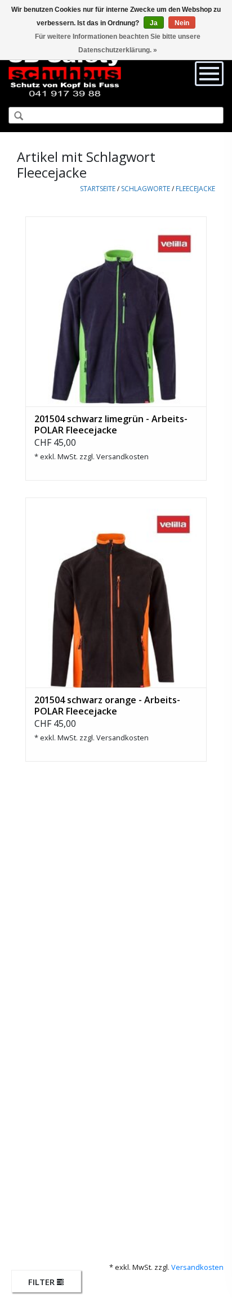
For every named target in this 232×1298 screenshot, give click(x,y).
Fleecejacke (195, 188)
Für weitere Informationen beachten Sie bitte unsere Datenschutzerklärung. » (117, 43)
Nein (182, 23)
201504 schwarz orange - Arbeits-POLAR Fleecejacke (107, 705)
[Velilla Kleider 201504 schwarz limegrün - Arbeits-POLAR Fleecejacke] (116, 311)
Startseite (97, 188)
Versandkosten (122, 456)
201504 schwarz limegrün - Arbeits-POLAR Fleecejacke (111, 424)
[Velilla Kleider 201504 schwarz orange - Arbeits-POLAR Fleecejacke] (116, 593)
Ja (154, 23)
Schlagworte (145, 188)
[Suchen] (14, 116)
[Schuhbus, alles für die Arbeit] (64, 73)
